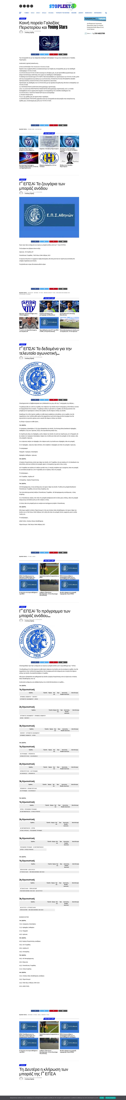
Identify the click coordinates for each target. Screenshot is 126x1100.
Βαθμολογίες (88, 12)
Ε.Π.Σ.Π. (38, 12)
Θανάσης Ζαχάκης (29, 32)
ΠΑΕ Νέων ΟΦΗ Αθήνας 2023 (63, 292)
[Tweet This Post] (44, 54)
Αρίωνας (36, 292)
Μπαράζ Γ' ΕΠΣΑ (45, 1014)
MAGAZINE (73, 12)
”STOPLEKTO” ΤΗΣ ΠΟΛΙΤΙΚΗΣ (62, 12)
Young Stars (31, 129)
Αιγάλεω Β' (30, 292)
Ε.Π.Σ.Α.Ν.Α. (50, 12)
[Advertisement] (49, 113)
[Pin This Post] (53, 54)
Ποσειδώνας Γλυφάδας (25, 294)
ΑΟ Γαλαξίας (38, 129)
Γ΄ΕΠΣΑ (35, 1014)
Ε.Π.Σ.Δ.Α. (44, 12)
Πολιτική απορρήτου (110, 1097)
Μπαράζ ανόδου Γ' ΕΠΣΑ (49, 292)
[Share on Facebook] (35, 54)
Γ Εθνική (26, 12)
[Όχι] (124, 1098)
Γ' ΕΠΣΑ (41, 292)
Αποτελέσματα (97, 12)
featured (30, 1014)
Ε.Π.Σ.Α (32, 12)
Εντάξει (102, 1097)
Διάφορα (81, 12)
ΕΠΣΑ (34, 556)
